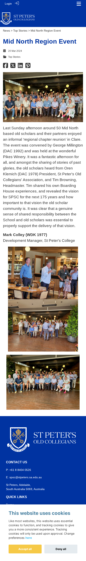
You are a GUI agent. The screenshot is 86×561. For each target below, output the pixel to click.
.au (40, 477)
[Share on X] (12, 66)
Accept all (25, 549)
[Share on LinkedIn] (20, 66)
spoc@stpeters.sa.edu (23, 477)
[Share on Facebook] (5, 66)
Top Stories (20, 30)
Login (8, 3)
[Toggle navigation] (78, 3)
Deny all (61, 549)
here (28, 537)
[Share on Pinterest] (27, 66)
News (6, 30)
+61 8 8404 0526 (20, 469)
